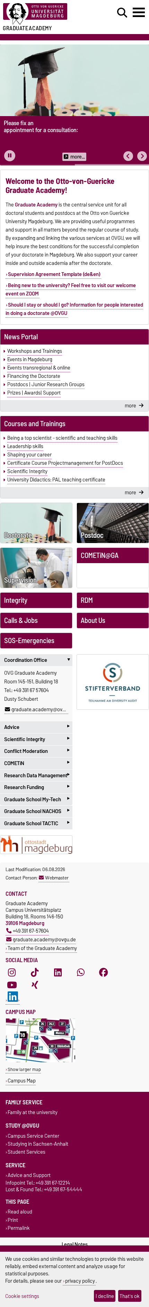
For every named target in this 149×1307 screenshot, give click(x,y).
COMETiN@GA (100, 555)
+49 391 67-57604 (31, 930)
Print (13, 1220)
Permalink (19, 1228)
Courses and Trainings (34, 424)
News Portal (21, 337)
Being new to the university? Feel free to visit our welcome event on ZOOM (71, 289)
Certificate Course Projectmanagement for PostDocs (65, 463)
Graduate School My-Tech (37, 799)
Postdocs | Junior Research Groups (46, 384)
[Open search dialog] (122, 13)
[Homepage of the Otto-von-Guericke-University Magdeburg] (46, 14)
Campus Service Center (33, 1136)
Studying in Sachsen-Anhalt (38, 1144)
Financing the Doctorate (33, 376)
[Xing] (34, 985)
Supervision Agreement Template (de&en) (54, 274)
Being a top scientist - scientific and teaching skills (62, 438)
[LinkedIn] (58, 972)
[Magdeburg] (36, 844)
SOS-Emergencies (29, 641)
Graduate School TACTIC (37, 823)
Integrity (15, 600)
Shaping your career (29, 454)
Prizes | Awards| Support (34, 393)
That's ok (130, 1296)
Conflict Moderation (37, 751)
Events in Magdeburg (29, 359)
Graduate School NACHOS (37, 811)
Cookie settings (22, 1296)
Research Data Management (37, 775)
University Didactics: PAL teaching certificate (56, 480)
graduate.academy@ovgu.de (42, 709)
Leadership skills (25, 446)
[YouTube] (12, 985)
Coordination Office (38, 660)
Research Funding (37, 787)
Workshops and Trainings (34, 351)
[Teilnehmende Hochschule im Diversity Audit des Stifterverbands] (113, 682)
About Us (93, 620)
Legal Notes (75, 1244)
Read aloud (20, 1212)
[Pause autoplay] (9, 155)
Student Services (26, 1152)
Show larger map (24, 1069)
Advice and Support (29, 1175)
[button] (128, 156)
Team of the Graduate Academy (42, 948)
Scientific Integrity (27, 471)
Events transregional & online (38, 368)
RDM (87, 600)
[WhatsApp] (80, 972)
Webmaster (57, 878)
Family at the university (33, 1113)
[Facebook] (103, 972)
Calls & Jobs (21, 620)
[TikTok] (34, 972)
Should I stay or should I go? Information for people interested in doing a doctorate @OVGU (74, 309)
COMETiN (37, 763)
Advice (37, 727)
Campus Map (22, 1080)
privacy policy (80, 1280)
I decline (105, 1296)
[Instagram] (12, 972)
